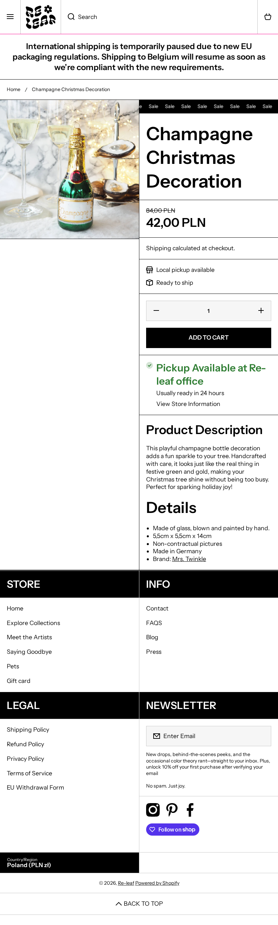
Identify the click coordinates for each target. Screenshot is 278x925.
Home (13, 89)
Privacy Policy (25, 758)
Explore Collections (33, 622)
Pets (13, 666)
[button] (268, 17)
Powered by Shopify (157, 883)
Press (153, 651)
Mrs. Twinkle (189, 558)
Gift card (19, 680)
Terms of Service (29, 773)
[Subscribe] (261, 736)
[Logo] (41, 17)
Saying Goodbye (29, 651)
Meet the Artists (29, 637)
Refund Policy (25, 744)
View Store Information (188, 403)
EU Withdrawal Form (35, 787)
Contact (157, 608)
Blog (152, 637)
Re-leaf (126, 883)
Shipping (158, 248)
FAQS (154, 622)
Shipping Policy (28, 729)
